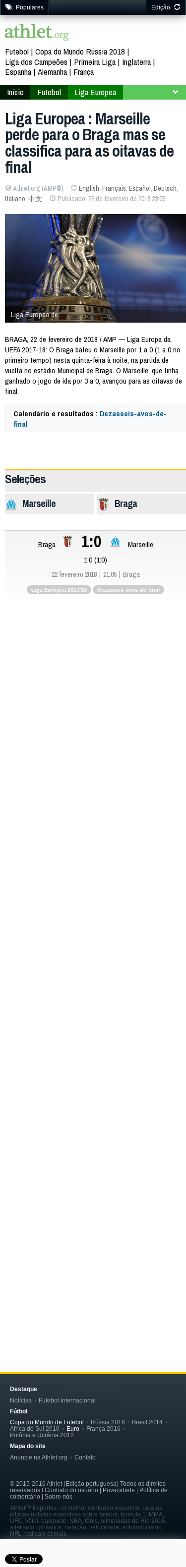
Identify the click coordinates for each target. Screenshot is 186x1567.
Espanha (18, 71)
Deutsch (165, 188)
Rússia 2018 (108, 1422)
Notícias (21, 1400)
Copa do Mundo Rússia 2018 (80, 51)
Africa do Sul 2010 (35, 1428)
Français (114, 188)
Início (15, 92)
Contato (85, 1457)
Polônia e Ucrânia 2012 (42, 1435)
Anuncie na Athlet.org (38, 1457)
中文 (35, 198)
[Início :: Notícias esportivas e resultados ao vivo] (37, 33)
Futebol (17, 51)
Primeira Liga (95, 61)
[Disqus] (95, 926)
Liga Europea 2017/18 (59, 590)
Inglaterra (136, 61)
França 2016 (103, 1428)
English (89, 188)
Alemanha (52, 71)
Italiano (15, 198)
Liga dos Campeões (36, 61)
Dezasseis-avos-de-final (128, 590)
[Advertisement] (93, 709)
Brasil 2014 (147, 1422)
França (83, 71)
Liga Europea (95, 92)
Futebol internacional (67, 1400)
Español (140, 188)
